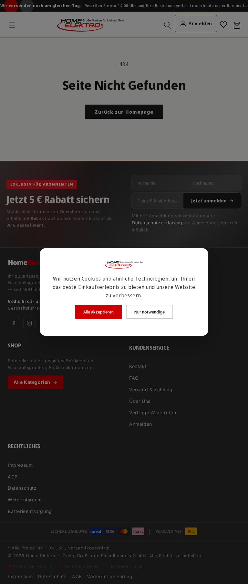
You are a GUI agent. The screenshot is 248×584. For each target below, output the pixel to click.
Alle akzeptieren (98, 312)
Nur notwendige (149, 312)
